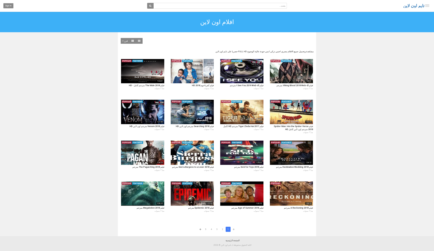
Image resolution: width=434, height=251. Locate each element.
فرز (126, 41)
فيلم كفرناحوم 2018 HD (203, 85)
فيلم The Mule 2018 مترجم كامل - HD (146, 85)
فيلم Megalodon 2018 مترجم (150, 208)
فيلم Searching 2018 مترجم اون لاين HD (195, 126)
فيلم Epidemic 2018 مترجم (201, 208)
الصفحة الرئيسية (233, 240)
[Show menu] (427, 5)
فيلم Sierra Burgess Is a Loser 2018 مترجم (193, 167)
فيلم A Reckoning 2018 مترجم (298, 208)
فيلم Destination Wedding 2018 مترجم (294, 167)
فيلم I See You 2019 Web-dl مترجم (246, 85)
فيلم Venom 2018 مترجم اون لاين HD (147, 126)
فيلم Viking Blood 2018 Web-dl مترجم (295, 85)
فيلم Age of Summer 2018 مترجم (247, 208)
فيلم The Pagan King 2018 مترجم (148, 167)
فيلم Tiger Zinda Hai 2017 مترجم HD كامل (243, 126)
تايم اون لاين (414, 5)
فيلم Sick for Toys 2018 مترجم (248, 167)
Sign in (8, 6)
